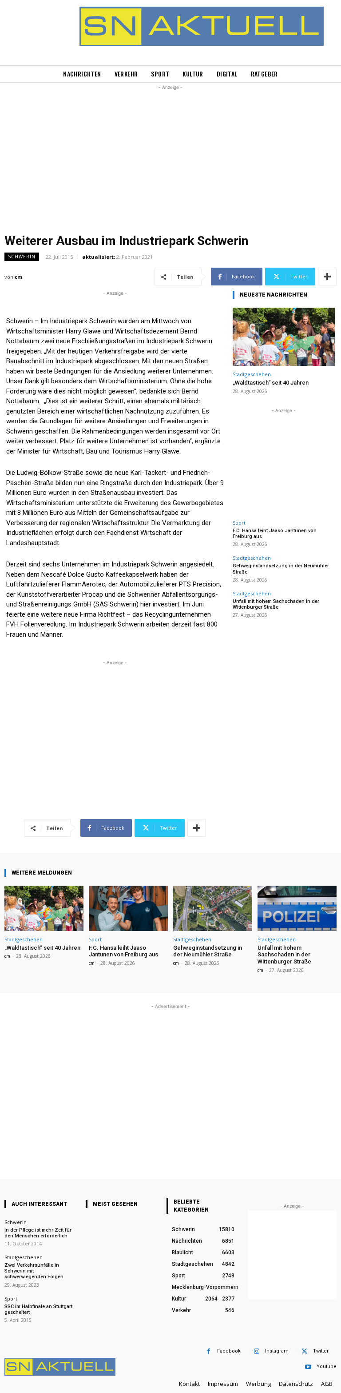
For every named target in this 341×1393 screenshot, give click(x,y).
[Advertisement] (170, 154)
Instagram (277, 1351)
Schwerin (22, 256)
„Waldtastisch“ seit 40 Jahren (271, 382)
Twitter (321, 1351)
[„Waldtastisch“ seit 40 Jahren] (284, 337)
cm (18, 276)
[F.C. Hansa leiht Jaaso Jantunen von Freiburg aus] (128, 908)
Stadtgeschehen (252, 374)
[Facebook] (208, 1351)
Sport (239, 522)
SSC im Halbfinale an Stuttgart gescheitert (38, 1309)
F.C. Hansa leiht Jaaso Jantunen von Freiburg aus (123, 951)
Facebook (229, 1351)
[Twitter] (304, 1351)
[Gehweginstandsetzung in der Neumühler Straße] (212, 908)
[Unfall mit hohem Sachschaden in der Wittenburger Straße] (297, 908)
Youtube (327, 1366)
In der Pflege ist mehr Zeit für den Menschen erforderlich (37, 1233)
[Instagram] (256, 1351)
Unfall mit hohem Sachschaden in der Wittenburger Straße (276, 604)
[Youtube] (308, 1367)
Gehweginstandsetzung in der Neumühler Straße (207, 951)
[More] (327, 276)
